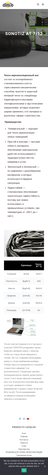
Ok (24, 470)
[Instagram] (24, 419)
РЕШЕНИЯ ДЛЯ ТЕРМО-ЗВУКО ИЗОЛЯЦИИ (24, 452)
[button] (7, 243)
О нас (24, 446)
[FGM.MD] (8, 4)
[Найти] (38, 4)
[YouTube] (28, 419)
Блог (24, 433)
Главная (24, 436)
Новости (24, 443)
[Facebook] (20, 419)
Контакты (24, 440)
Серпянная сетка (24, 455)
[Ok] (44, 466)
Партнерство (24, 449)
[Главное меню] (43, 4)
